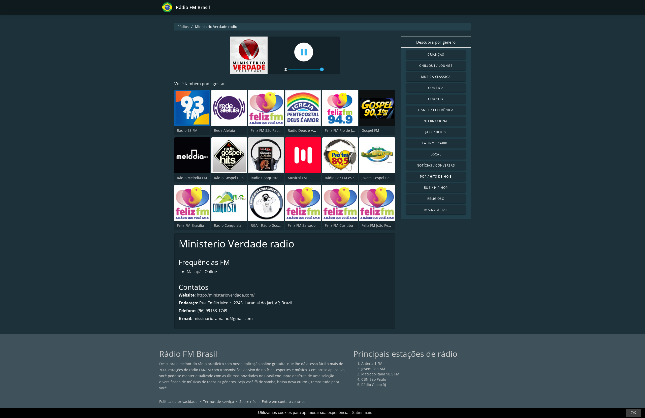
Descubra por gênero (436, 42)
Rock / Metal (435, 210)
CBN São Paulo (373, 379)
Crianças (436, 54)
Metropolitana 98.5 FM (380, 374)
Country (436, 99)
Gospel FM (370, 130)
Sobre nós (247, 401)
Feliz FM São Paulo (266, 130)
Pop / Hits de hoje (436, 176)
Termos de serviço (218, 401)
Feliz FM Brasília (190, 225)
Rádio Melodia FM (192, 177)
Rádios (183, 26)
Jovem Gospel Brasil (378, 177)
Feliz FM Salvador (302, 225)
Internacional (436, 121)
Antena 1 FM (371, 363)
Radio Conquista (264, 177)
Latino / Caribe (435, 143)
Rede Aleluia (224, 130)
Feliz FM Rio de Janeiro (344, 130)
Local (436, 154)
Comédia (436, 88)
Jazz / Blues (435, 132)
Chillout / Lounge (436, 65)
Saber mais (362, 412)
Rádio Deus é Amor (304, 130)
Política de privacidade (178, 401)
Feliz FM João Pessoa (379, 225)
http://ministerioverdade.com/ (226, 295)
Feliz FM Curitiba (339, 225)
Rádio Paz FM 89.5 (340, 177)
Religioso (436, 199)
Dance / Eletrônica (435, 110)
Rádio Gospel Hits (229, 177)
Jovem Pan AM (373, 368)
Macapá (194, 271)
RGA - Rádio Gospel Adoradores (277, 225)
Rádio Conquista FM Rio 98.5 (238, 225)
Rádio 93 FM (187, 130)
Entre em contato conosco (283, 401)
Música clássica (436, 77)
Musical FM (297, 177)
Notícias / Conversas (436, 165)
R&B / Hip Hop (435, 187)
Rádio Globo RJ (373, 384)
